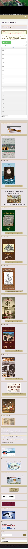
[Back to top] (25, 544)
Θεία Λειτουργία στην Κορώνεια (7, 442)
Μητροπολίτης (13, 22)
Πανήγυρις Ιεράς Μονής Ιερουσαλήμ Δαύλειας (9, 433)
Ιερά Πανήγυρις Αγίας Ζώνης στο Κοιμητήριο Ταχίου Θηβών (12, 439)
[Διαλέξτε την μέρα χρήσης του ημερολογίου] (5, 45)
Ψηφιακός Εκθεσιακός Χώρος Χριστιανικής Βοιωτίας (13, 475)
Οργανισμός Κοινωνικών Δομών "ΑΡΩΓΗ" (13, 461)
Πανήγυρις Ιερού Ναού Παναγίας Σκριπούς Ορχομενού (11, 436)
